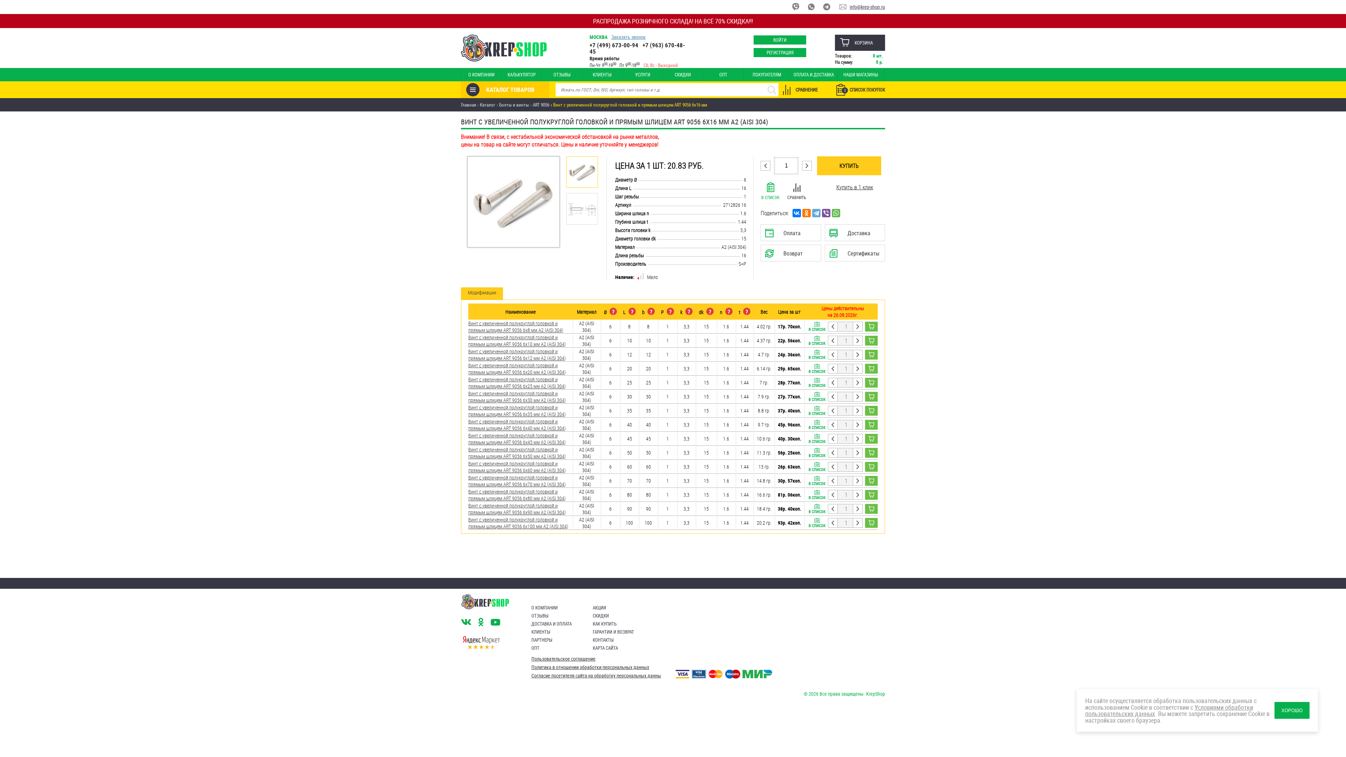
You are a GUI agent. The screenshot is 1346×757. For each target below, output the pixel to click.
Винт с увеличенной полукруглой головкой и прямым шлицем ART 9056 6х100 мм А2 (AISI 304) (518, 523)
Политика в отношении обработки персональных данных (590, 667)
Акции (599, 608)
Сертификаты (855, 255)
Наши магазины (860, 74)
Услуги (642, 74)
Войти (780, 40)
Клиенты (602, 74)
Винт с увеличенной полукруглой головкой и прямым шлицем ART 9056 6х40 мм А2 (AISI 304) (517, 424)
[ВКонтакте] (797, 213)
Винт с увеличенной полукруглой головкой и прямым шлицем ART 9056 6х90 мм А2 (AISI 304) (517, 509)
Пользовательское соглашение (563, 658)
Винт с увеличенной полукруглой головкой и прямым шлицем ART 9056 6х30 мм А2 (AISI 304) (517, 396)
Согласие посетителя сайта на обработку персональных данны (596, 675)
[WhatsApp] (836, 213)
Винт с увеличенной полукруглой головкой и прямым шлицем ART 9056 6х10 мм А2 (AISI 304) (517, 340)
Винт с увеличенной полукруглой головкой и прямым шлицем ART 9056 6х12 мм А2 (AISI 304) (517, 354)
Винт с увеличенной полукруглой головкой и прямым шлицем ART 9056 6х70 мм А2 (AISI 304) (517, 480)
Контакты (603, 640)
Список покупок (864, 90)
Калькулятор (522, 74)
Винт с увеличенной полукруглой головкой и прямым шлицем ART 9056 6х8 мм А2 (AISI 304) (515, 326)
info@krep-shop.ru (867, 7)
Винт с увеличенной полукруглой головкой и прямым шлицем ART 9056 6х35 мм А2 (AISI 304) (517, 410)
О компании (481, 74)
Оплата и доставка (814, 74)
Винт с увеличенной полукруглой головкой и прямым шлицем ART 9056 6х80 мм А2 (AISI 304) (517, 495)
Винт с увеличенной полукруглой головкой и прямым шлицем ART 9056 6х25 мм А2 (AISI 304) (517, 382)
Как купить (605, 624)
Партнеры (541, 640)
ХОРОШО (1292, 710)
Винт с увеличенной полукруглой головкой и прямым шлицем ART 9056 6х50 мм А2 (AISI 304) (517, 452)
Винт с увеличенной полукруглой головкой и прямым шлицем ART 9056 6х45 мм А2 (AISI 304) (517, 438)
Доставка (854, 235)
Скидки (683, 74)
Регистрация (780, 52)
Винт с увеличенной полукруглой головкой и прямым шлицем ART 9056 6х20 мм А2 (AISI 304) (517, 368)
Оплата (789, 235)
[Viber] (826, 213)
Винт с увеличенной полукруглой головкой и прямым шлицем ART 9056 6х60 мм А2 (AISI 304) (517, 466)
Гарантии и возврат (613, 632)
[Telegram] (816, 213)
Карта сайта (605, 648)
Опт (723, 74)
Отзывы (562, 74)
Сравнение (807, 90)
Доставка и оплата (551, 624)
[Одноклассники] (806, 213)
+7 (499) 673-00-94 (614, 45)
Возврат (785, 255)
